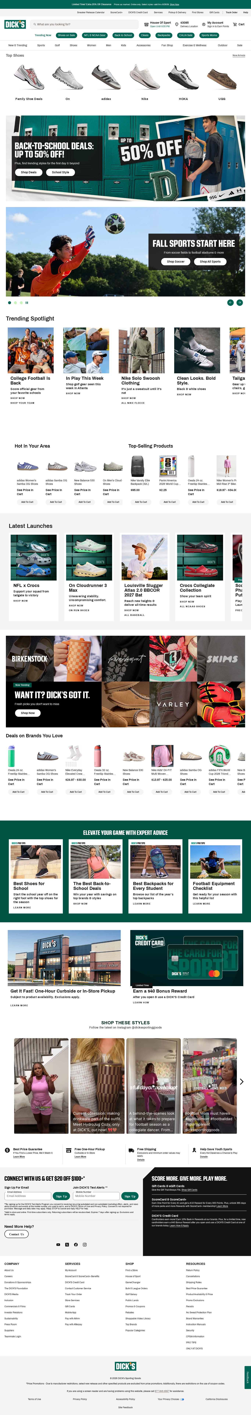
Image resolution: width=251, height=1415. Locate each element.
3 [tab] (9, 302)
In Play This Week (84, 378)
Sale (240, 45)
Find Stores (198, 12)
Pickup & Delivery (177, 12)
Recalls (190, 1306)
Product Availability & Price (199, 1294)
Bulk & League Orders (137, 1288)
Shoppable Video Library (138, 1318)
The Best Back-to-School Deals (92, 886)
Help (245, 12)
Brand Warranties (195, 1318)
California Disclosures (217, 1399)
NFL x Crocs (26, 585)
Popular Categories (135, 1330)
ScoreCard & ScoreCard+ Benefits (82, 1276)
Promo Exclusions (195, 1300)
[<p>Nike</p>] (144, 92)
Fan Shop (167, 45)
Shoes (73, 45)
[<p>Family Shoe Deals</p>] (29, 92)
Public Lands (132, 1300)
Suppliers (9, 1330)
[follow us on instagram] (85, 1244)
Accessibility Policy (125, 1399)
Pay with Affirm (72, 1318)
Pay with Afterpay (73, 1324)
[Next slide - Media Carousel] (241, 1081)
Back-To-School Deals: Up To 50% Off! (54, 150)
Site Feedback (125, 1407)
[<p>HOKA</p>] (183, 92)
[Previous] (230, 302)
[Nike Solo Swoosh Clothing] (142, 373)
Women (91, 45)
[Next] (239, 302)
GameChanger (133, 1282)
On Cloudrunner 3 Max (88, 588)
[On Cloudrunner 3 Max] (89, 580)
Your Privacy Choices (168, 1399)
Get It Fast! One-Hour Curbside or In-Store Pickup (62, 991)
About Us (9, 1270)
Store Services (72, 1300)
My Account (70, 1270)
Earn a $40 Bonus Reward (160, 991)
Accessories (144, 45)
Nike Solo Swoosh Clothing (140, 380)
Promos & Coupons (135, 1306)
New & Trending (18, 45)
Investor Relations (13, 1312)
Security (190, 1330)
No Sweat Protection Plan (199, 1312)
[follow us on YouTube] (58, 1244)
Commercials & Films (15, 1306)
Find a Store (132, 1270)
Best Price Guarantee (196, 1288)
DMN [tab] (15, 302)
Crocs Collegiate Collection (197, 588)
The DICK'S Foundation (16, 1288)
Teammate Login (12, 1336)
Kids (124, 45)
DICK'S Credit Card (138, 12)
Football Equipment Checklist (214, 886)
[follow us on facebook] (76, 1244)
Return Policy (193, 1270)
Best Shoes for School (28, 886)
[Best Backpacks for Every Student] (155, 878)
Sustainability (11, 1318)
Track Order (231, 12)
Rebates (130, 1312)
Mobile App (70, 1312)
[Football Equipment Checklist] (215, 878)
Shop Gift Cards (189, 1190)
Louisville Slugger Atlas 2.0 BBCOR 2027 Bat (143, 590)
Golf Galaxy (131, 1294)
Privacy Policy (80, 1399)
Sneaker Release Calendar (91, 12)
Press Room (10, 1324)
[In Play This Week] (86, 373)
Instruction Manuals (196, 1324)
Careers (8, 1276)
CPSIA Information (195, 1336)
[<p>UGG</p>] (222, 92)
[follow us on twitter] (67, 1244)
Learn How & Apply (179, 1225)
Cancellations (193, 1276)
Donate (204, 1156)
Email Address (14, 1192)
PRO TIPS (191, 1342)
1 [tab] (21, 302)
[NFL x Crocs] (34, 580)
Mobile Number (83, 1192)
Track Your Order (73, 1294)
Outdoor (222, 45)
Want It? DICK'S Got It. (52, 695)
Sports (41, 45)
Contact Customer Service (78, 1288)
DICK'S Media (11, 1294)
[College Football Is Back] (31, 373)
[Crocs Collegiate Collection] (200, 580)
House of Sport (133, 1276)
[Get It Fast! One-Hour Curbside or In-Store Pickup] (64, 985)
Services (158, 12)
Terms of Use (34, 1399)
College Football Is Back (30, 380)
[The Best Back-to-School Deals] (96, 878)
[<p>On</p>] (67, 92)
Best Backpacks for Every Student (153, 886)
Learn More (19, 1156)
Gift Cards (214, 12)
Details (140, 1159)
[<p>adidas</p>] (106, 92)
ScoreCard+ (116, 12)
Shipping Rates (194, 1282)
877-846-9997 (162, 1391)
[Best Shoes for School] (36, 878)
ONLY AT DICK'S (194, 1348)
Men (108, 45)
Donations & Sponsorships (17, 1282)
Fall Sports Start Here (194, 243)
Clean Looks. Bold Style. (196, 380)
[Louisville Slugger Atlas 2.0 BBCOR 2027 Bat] (145, 580)
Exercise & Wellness (195, 45)
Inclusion (8, 1300)
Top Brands (131, 1324)
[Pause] (27, 302)
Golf (57, 45)
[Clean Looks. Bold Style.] (197, 373)
